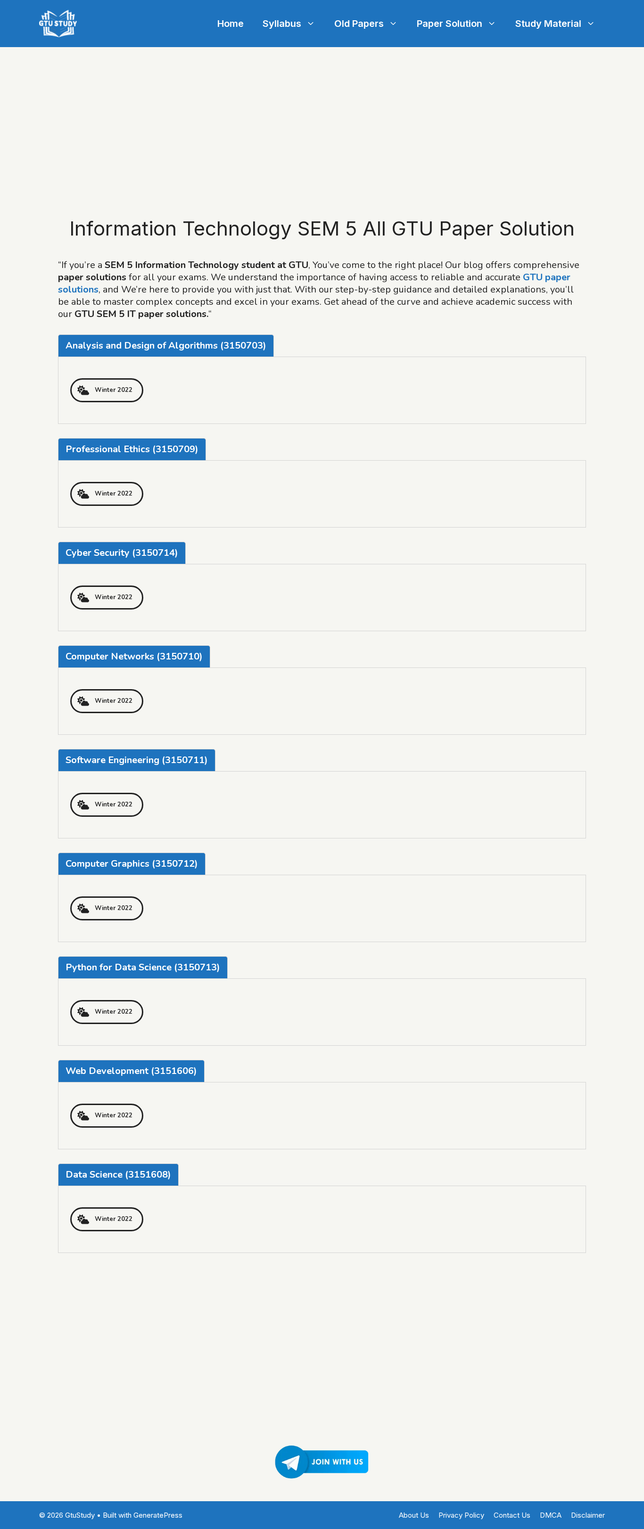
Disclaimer (588, 1515)
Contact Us (512, 1515)
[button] (106, 390)
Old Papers (359, 23)
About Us (414, 1515)
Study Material (548, 23)
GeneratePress (157, 1515)
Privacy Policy (461, 1515)
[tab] (166, 345)
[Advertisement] (322, 118)
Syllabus (282, 23)
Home (230, 23)
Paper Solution (449, 23)
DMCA (550, 1515)
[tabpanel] (322, 390)
